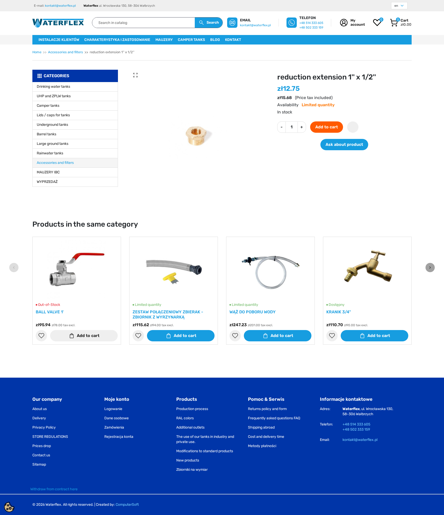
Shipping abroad (261, 427)
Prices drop (41, 446)
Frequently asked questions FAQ (274, 418)
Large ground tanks (52, 143)
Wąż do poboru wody (252, 311)
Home (36, 52)
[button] (400, 23)
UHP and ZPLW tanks (54, 96)
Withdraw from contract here (54, 489)
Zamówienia (114, 427)
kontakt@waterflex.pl (60, 5)
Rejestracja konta (118, 436)
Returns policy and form (267, 409)
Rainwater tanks (50, 153)
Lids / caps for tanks (53, 115)
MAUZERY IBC (48, 172)
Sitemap (39, 464)
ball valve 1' (50, 311)
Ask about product (344, 144)
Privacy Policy (44, 427)
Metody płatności (262, 446)
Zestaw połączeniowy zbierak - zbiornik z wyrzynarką (168, 314)
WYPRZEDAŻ (47, 182)
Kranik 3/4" (338, 311)
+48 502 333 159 (311, 27)
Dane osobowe (116, 418)
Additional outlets (190, 427)
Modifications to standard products (204, 451)
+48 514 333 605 (311, 23)
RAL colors (185, 418)
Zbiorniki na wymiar (192, 469)
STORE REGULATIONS (50, 436)
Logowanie (113, 409)
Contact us (41, 455)
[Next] (430, 267)
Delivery (39, 418)
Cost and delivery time (266, 436)
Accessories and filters (65, 52)
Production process (192, 409)
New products (187, 460)
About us (39, 409)
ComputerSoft (127, 504)
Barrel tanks (46, 134)
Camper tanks (48, 105)
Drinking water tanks (53, 86)
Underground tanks (52, 124)
